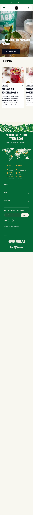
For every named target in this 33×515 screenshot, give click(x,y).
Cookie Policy (7, 232)
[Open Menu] (4, 8)
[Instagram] (5, 220)
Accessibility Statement (9, 229)
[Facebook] (9, 220)
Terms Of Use (15, 232)
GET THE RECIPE (11, 51)
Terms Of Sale (22, 232)
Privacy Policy (19, 229)
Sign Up (25, 215)
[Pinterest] (13, 220)
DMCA (5, 235)
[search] (25, 8)
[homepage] (16, 8)
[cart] (29, 8)
